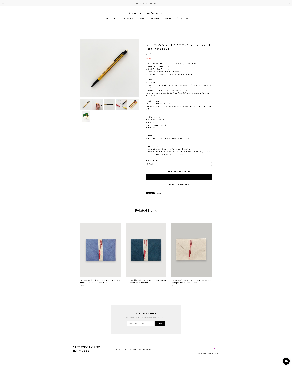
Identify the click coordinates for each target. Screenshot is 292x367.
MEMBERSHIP (156, 18)
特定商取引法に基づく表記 (137, 349)
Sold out (179, 177)
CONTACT (168, 18)
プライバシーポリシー (121, 349)
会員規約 (148, 349)
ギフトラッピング (152, 160)
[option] (109, 68)
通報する (159, 193)
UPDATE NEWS (129, 18)
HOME (107, 18)
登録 (160, 323)
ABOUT (116, 18)
